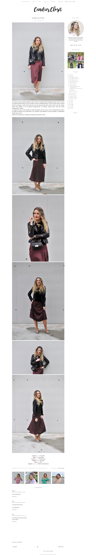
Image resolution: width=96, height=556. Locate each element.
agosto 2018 (72, 82)
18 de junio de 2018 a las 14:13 (18, 502)
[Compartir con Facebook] (59, 468)
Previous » (61, 546)
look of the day (24, 468)
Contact (53, 1)
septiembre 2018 (73, 81)
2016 (70, 101)
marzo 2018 (72, 96)
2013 (70, 105)
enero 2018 (72, 98)
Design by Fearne (52, 554)
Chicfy (39, 1)
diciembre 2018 (73, 77)
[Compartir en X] (58, 468)
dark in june (72, 90)
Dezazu (13, 490)
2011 (70, 108)
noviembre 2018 (73, 78)
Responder (14, 496)
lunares (30, 468)
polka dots (38, 468)
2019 (70, 74)
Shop (34, 1)
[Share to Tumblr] (62, 468)
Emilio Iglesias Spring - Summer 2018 (74, 87)
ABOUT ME (46, 1)
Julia (13, 514)
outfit (34, 468)
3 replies (54, 468)
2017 (70, 100)
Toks (13, 501)
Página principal (26, 1)
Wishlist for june (73, 91)
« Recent (14, 546)
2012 (70, 107)
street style (44, 468)
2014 (70, 104)
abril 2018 (72, 94)
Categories (60, 1)
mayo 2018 (72, 93)
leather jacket (16, 468)
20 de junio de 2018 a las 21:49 (18, 515)
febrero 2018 (73, 97)
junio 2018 (72, 85)
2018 (70, 76)
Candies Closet (45, 554)
